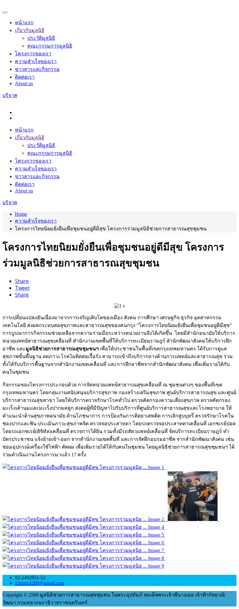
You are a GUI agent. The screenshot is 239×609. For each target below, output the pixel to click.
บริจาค (9, 95)
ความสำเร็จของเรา (36, 61)
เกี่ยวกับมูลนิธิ (30, 30)
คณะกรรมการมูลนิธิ (49, 45)
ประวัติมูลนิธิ (41, 38)
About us (24, 83)
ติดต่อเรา (25, 77)
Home (21, 214)
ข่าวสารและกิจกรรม (37, 69)
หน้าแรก (24, 22)
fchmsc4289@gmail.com (39, 583)
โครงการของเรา (33, 53)
